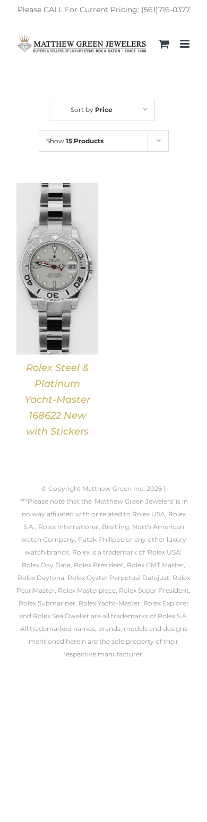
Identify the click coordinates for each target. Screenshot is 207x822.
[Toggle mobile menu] (185, 43)
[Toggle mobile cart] (164, 43)
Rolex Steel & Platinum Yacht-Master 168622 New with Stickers (57, 399)
